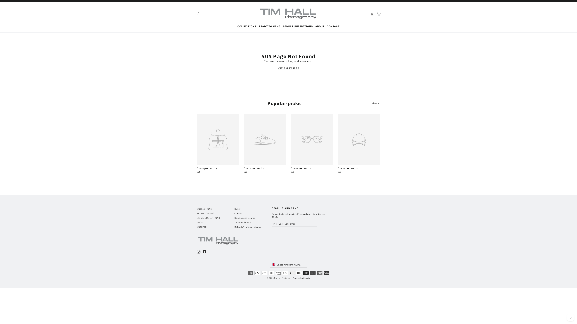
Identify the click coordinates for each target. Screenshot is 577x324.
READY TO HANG (270, 26)
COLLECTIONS (246, 26)
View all (376, 103)
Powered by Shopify (301, 278)
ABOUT (319, 26)
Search (237, 209)
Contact (238, 213)
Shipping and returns (244, 218)
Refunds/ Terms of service (247, 227)
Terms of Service (242, 222)
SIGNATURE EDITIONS (298, 26)
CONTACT (333, 26)
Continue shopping (288, 67)
